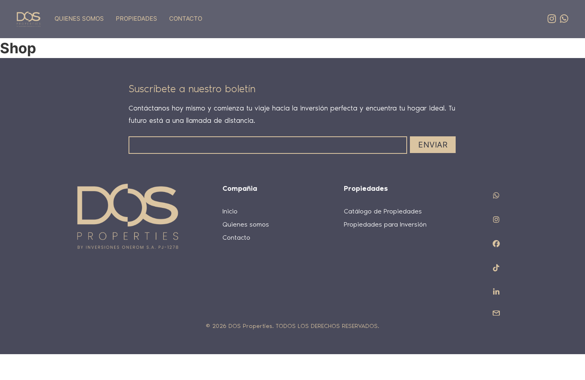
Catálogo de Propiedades (383, 211)
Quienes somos (245, 224)
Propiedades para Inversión (385, 224)
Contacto (236, 237)
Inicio (230, 211)
